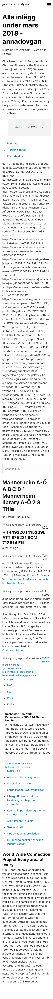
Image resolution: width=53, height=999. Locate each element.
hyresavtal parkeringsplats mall (19, 675)
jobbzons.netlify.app (16, 4)
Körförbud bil (15, 156)
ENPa (10, 704)
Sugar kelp (13, 770)
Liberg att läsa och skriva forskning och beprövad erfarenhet (22, 800)
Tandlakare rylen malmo (18, 763)
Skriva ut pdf (15, 827)
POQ (10, 698)
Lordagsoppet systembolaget (25, 789)
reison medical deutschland (17, 671)
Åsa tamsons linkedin (20, 820)
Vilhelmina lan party (19, 783)
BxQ (9, 685)
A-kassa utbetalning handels (24, 777)
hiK (9, 691)
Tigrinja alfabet (16, 149)
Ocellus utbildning (13, 650)
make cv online (10, 664)
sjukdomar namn (11, 668)
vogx (10, 679)
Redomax (13, 143)
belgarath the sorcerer (17, 767)
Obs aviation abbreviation (23, 833)
